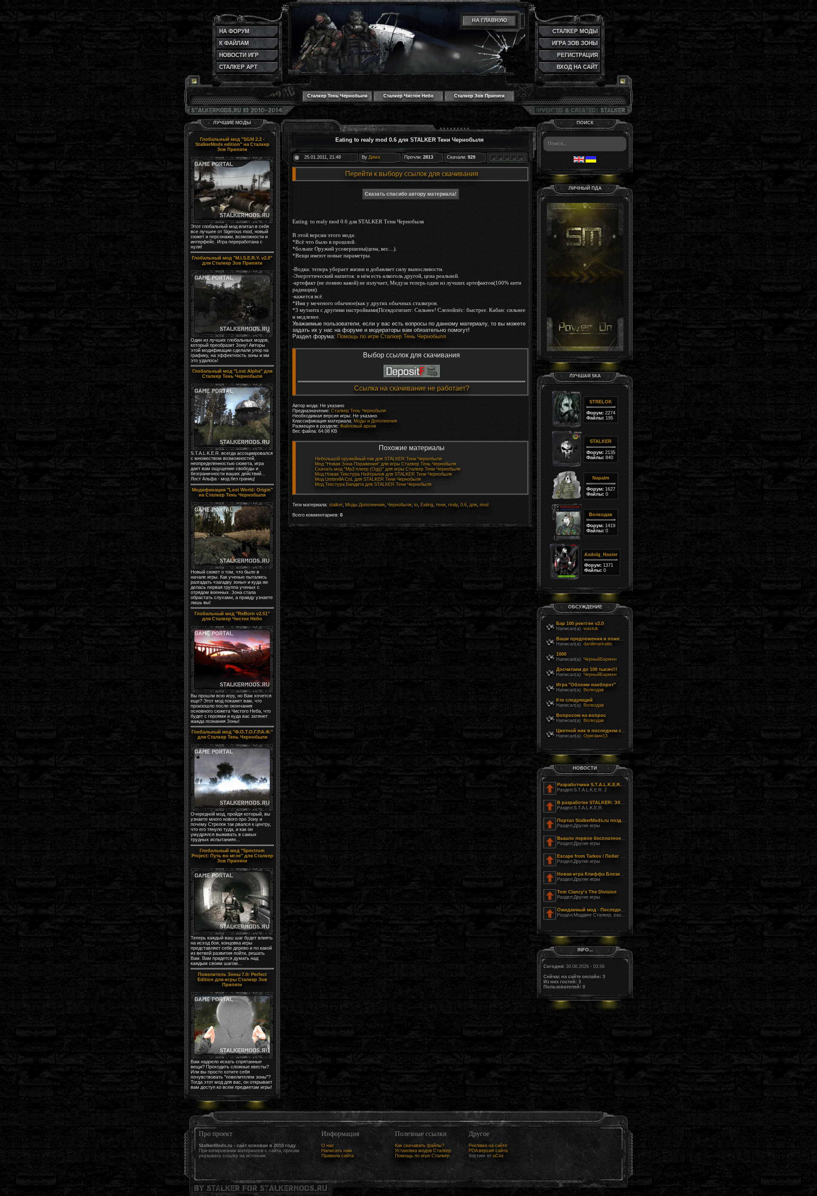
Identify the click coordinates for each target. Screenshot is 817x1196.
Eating (426, 504)
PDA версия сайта (488, 1150)
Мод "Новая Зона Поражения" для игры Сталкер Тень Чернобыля (385, 463)
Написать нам (336, 1150)
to (416, 504)
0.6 (463, 504)
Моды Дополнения (365, 504)
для (473, 504)
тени (441, 504)
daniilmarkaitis (597, 643)
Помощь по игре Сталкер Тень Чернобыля (391, 336)
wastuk (590, 628)
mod (484, 504)
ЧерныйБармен (600, 659)
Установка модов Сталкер (423, 1150)
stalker (336, 504)
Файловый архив (358, 425)
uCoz (498, 1155)
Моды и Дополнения (375, 420)
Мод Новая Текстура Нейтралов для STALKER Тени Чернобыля (383, 474)
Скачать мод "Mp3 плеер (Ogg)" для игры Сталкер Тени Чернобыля (387, 468)
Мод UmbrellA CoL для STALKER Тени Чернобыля (368, 479)
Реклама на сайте (487, 1145)
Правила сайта (337, 1155)
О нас (327, 1145)
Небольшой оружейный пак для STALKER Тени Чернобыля (378, 458)
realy (453, 504)
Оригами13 (595, 735)
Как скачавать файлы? (419, 1145)
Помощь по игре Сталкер (422, 1155)
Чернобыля (399, 504)
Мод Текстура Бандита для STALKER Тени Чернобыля (373, 484)
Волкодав (593, 689)
